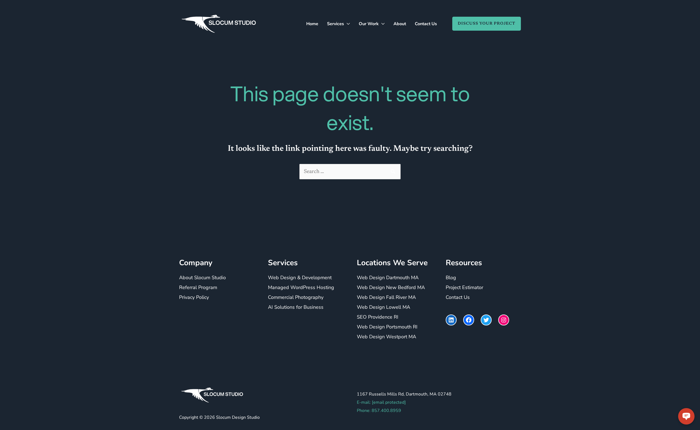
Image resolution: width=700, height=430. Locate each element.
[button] (484, 24)
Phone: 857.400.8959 (379, 411)
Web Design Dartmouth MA (388, 278)
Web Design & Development (300, 278)
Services (335, 24)
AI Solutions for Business (295, 307)
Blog (451, 278)
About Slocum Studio (202, 278)
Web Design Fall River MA (386, 297)
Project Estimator (464, 287)
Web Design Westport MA (386, 337)
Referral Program (198, 287)
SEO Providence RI (377, 317)
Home (312, 24)
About (399, 24)
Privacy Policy (194, 297)
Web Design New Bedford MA (391, 287)
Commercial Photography (295, 297)
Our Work (369, 24)
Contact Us (426, 24)
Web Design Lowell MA (383, 307)
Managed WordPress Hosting (301, 287)
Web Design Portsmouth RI (387, 327)
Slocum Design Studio (238, 417)
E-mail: (381, 402)
